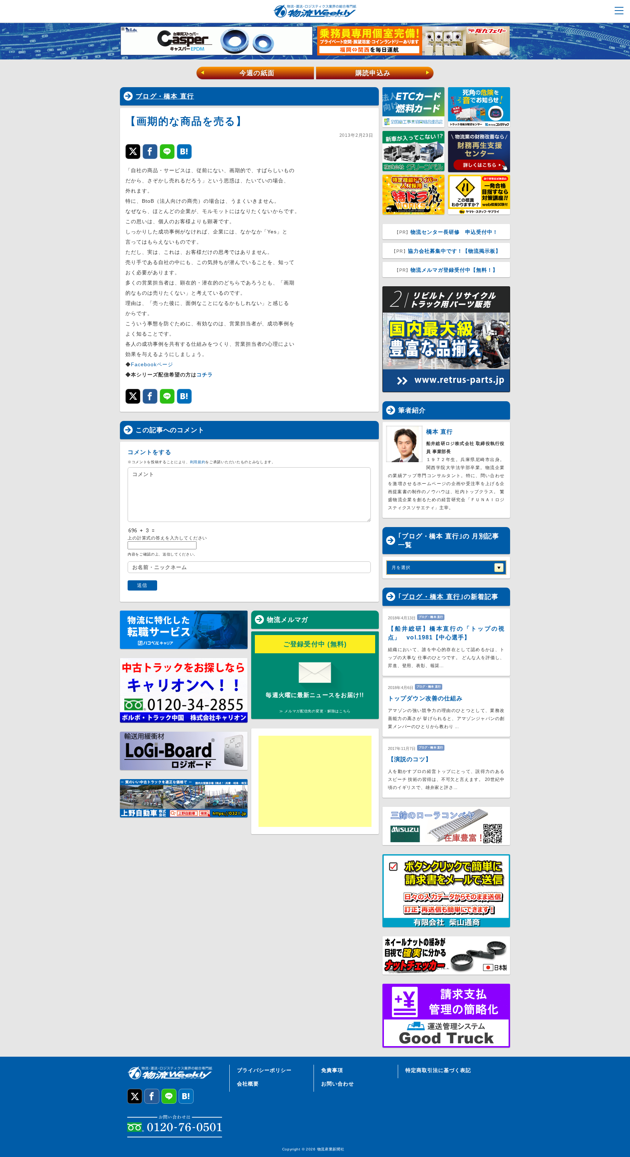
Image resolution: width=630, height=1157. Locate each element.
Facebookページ (152, 364)
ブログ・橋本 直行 (165, 96)
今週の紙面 (237, 73)
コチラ (205, 375)
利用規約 (198, 462)
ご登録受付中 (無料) (315, 644)
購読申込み (392, 73)
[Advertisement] (315, 781)
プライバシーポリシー (264, 1070)
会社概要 (248, 1084)
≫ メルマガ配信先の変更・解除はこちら (315, 711)
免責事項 (332, 1070)
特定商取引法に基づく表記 (438, 1070)
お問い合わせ (337, 1084)
